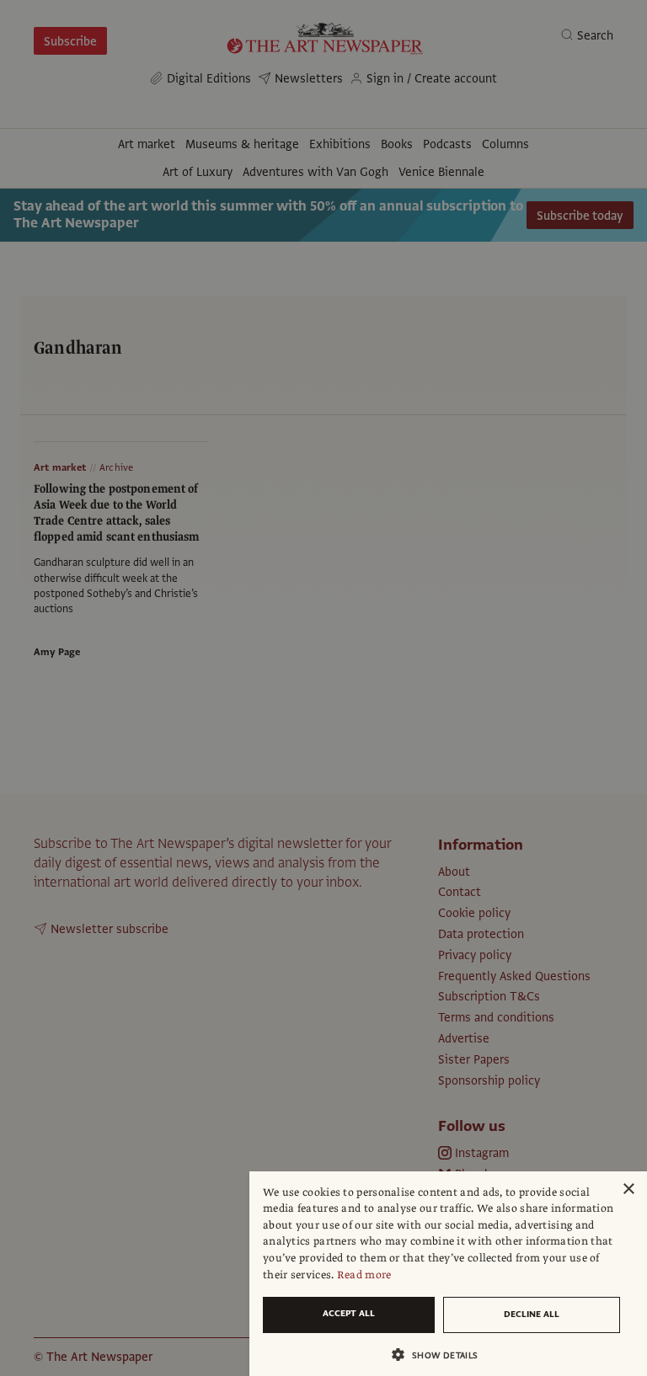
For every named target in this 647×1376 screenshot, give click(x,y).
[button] (441, 1354)
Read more (364, 1275)
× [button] (628, 1189)
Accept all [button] (349, 1313)
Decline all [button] (531, 1314)
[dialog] (448, 1273)
